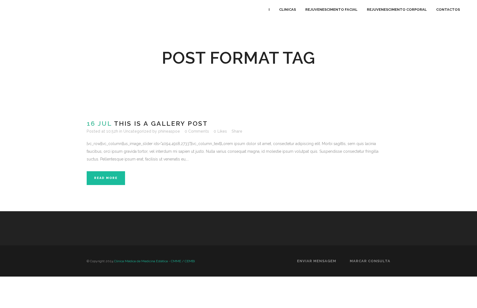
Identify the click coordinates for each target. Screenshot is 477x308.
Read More (106, 178)
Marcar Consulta (370, 261)
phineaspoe (169, 131)
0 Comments (197, 131)
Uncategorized (137, 131)
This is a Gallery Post (161, 123)
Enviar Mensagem (316, 261)
